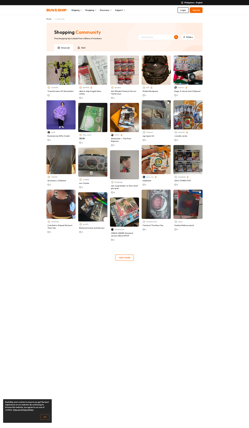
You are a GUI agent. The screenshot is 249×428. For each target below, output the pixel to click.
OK (45, 417)
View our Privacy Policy (23, 410)
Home (48, 19)
